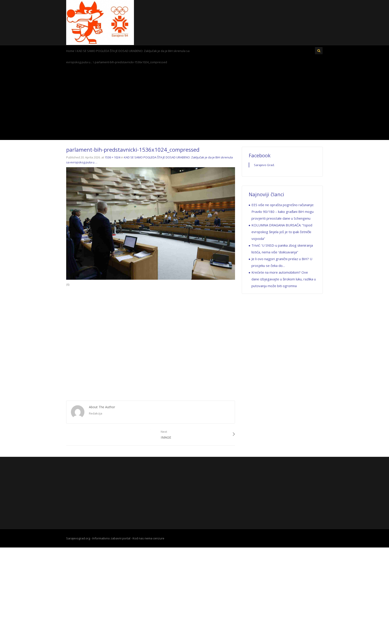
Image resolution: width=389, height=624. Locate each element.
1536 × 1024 (112, 157)
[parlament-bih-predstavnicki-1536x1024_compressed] (150, 223)
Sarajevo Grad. (264, 165)
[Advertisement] (194, 103)
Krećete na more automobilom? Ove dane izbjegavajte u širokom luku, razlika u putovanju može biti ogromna (283, 279)
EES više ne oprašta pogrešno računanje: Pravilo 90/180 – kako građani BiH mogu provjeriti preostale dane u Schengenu (282, 212)
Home (70, 51)
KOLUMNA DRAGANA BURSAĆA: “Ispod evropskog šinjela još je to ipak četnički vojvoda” (281, 232)
